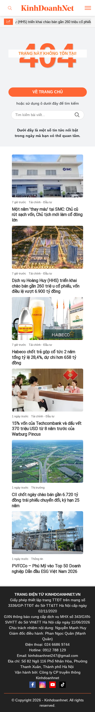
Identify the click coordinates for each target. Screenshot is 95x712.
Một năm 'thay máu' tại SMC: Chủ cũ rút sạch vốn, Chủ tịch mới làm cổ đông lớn (47, 215)
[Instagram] (42, 685)
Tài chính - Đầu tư (40, 202)
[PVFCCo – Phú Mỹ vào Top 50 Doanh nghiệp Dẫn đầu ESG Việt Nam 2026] (47, 532)
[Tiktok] (62, 685)
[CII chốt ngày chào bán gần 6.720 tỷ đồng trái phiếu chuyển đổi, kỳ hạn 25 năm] (47, 461)
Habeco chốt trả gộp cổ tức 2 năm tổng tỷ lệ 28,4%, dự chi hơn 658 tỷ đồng (44, 357)
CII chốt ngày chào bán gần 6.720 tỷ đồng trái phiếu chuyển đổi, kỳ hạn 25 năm (45, 500)
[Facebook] (32, 685)
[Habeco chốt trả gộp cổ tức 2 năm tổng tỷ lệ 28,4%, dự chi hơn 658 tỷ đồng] (47, 318)
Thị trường (38, 487)
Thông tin (37, 558)
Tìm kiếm (77, 115)
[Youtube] (52, 685)
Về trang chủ (47, 92)
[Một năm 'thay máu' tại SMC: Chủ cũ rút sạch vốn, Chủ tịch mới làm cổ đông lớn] (47, 175)
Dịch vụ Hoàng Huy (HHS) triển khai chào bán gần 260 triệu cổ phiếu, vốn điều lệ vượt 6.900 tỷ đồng (45, 286)
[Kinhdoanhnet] (47, 8)
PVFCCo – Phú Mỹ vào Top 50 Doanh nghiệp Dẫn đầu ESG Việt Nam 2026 (46, 568)
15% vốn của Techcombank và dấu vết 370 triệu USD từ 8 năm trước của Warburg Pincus (47, 429)
